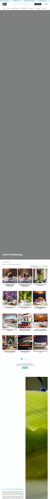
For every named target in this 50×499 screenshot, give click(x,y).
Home (4, 8)
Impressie (45, 8)
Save (4, 269)
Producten (31, 8)
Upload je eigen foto (15, 8)
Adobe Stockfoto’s (24, 8)
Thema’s (8, 8)
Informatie (38, 8)
